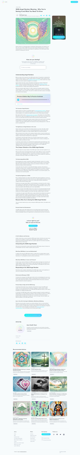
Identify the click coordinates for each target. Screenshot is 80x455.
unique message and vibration (31, 114)
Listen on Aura (19, 103)
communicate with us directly (40, 110)
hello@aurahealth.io (23, 451)
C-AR (60, 452)
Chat (18, 451)
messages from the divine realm (34, 79)
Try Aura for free (74, 1)
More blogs (29, 331)
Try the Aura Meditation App (33, 315)
